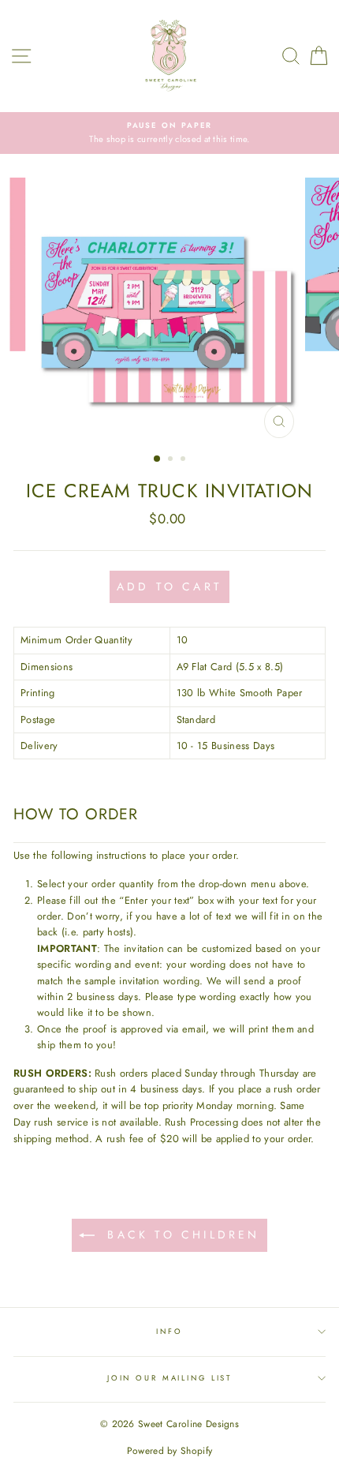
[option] (169, 133)
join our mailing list (169, 1378)
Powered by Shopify (170, 1451)
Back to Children (180, 1234)
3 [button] (184, 460)
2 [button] (172, 460)
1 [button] (158, 459)
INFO (169, 1331)
